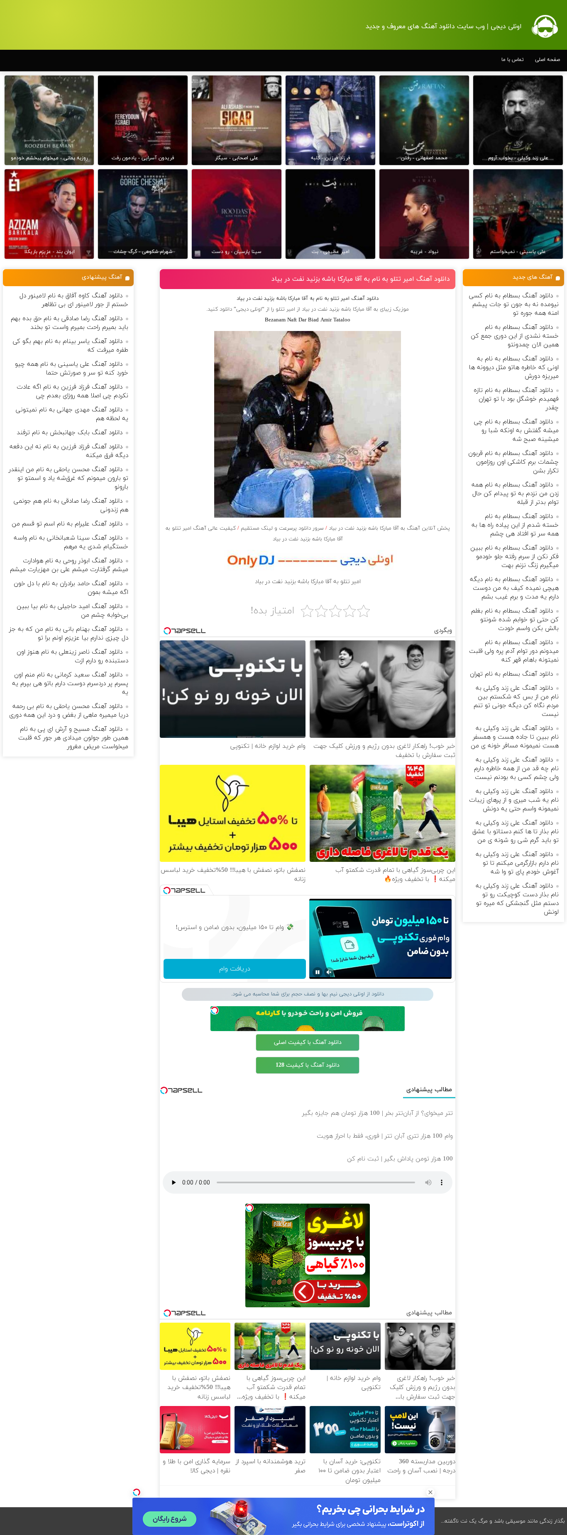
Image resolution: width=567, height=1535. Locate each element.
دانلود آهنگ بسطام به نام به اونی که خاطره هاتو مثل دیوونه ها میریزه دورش (514, 368)
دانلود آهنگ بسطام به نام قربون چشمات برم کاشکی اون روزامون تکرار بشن (513, 462)
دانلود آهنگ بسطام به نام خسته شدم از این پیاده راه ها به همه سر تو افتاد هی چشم (515, 525)
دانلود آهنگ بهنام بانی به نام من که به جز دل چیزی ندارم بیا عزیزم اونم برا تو (68, 633)
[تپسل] (136, 1492)
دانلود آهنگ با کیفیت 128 (308, 1065)
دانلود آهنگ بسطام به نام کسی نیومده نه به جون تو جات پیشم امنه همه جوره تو (514, 305)
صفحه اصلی (547, 59)
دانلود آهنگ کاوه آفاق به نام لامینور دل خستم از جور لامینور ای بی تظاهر (74, 300)
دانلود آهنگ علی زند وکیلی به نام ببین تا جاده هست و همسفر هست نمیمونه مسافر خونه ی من (515, 737)
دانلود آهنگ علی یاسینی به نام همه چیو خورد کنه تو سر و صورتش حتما (71, 368)
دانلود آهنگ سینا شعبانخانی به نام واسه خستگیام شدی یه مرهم (71, 542)
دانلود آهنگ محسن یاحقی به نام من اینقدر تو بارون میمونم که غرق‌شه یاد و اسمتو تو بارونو (68, 478)
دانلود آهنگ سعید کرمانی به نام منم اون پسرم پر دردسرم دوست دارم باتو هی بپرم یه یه (70, 684)
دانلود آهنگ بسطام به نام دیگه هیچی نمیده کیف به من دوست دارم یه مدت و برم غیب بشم (514, 588)
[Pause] (318, 972)
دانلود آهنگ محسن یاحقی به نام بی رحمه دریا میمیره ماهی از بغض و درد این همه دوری (68, 711)
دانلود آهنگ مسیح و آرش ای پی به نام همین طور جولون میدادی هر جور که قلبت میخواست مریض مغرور (73, 738)
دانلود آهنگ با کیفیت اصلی (308, 1042)
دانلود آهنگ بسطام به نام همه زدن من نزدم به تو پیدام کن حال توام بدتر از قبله (515, 494)
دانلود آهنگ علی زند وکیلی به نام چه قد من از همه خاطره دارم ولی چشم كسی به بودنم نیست (516, 769)
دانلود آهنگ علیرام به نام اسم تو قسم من (67, 524)
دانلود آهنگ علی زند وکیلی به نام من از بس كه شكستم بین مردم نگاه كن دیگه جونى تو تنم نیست (516, 701)
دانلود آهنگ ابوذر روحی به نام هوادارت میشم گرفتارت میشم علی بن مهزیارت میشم (69, 565)
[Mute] (329, 972)
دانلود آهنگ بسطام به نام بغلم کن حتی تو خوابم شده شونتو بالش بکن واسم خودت (515, 620)
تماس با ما (512, 59)
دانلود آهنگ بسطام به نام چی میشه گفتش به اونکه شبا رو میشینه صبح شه (516, 431)
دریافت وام (234, 968)
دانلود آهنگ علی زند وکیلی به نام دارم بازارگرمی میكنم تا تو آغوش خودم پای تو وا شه (517, 863)
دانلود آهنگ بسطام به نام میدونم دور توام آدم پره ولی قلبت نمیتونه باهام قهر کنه (514, 651)
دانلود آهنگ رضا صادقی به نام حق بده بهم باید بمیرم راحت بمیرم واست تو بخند (69, 323)
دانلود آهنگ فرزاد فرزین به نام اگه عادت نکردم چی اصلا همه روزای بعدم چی (72, 391)
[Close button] (430, 1492)
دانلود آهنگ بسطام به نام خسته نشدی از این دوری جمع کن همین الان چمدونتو (515, 336)
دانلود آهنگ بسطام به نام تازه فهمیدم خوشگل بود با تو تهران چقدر (516, 399)
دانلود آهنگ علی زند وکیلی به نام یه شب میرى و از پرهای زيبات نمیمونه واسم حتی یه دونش (514, 800)
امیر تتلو (285, 309)
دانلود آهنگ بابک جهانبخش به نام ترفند (69, 432)
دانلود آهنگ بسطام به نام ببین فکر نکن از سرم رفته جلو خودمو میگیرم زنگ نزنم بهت (514, 557)
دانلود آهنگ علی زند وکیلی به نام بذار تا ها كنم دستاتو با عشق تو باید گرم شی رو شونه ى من (515, 832)
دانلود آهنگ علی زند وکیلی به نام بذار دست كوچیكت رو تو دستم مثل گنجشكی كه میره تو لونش (517, 899)
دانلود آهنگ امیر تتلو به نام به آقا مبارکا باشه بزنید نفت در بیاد (360, 279)
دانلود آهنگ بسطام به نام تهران (511, 674)
